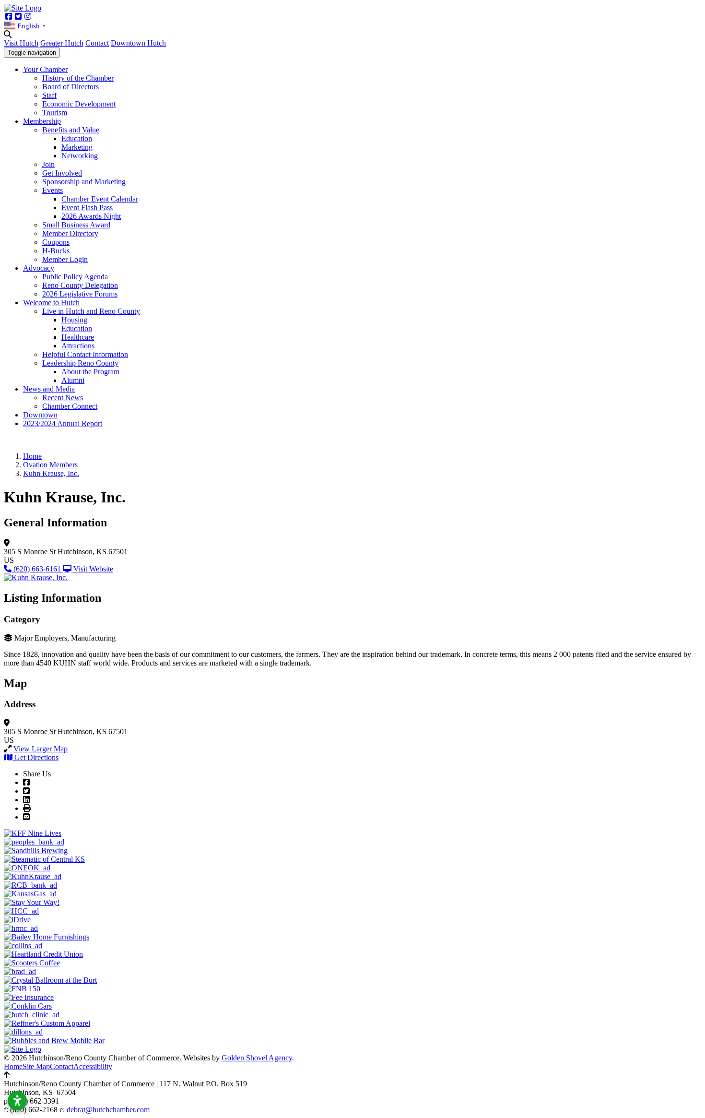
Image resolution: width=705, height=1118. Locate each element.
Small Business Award (76, 225)
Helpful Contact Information (85, 354)
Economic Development (79, 104)
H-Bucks (56, 251)
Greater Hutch (61, 43)
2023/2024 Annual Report (62, 423)
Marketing (77, 147)
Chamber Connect (69, 406)
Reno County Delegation (80, 285)
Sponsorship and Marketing (84, 182)
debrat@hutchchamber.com (108, 1110)
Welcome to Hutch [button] (51, 302)
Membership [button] (42, 121)
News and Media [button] (49, 389)
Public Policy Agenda (75, 277)
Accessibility (92, 1066)
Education (76, 138)
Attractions (77, 346)
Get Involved (62, 173)
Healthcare (77, 337)
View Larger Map (40, 749)
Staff (49, 95)
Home (13, 1066)
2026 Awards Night (91, 216)
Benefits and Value (70, 130)
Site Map (36, 1066)
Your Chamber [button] (45, 69)
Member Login (65, 259)
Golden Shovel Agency (257, 1058)
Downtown (40, 415)
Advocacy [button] (38, 268)
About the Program (90, 372)
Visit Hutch (21, 43)
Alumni (72, 380)
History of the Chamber (78, 78)
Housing (74, 320)
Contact (97, 43)
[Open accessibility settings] (17, 1100)
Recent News (62, 397)
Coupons (56, 242)
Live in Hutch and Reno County (91, 311)
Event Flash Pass (87, 207)
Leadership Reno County (80, 363)
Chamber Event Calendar (99, 199)
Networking (79, 156)
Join (48, 164)
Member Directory (70, 233)
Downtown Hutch (138, 43)
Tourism (54, 112)
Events (52, 190)
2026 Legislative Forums (80, 294)
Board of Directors (70, 87)
